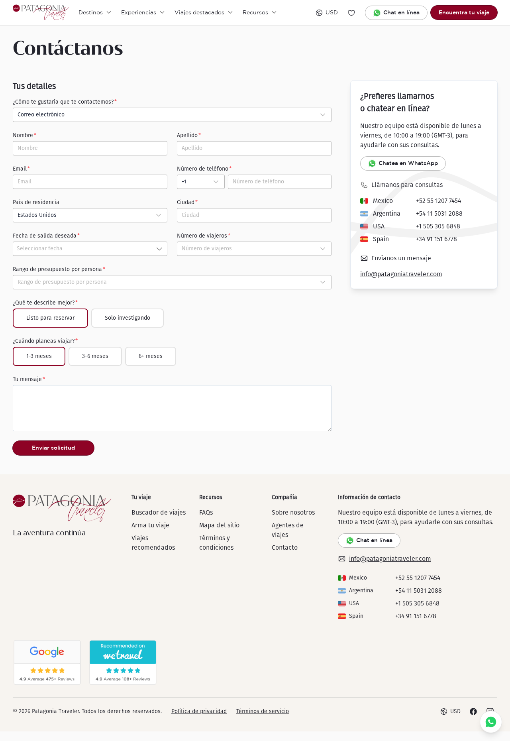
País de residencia (36, 202)
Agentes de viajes (288, 530)
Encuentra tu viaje (464, 12)
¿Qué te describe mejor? (44, 302)
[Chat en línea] (491, 722)
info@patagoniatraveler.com (401, 274)
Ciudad (185, 202)
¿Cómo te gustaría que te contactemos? (63, 101)
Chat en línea (401, 12)
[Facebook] (473, 711)
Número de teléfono (202, 168)
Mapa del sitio (219, 525)
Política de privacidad (199, 711)
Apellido (187, 135)
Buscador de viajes (158, 512)
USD (332, 12)
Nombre (23, 135)
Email (20, 168)
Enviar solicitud (53, 447)
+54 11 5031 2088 (439, 213)
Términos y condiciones (216, 542)
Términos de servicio (262, 711)
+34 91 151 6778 (436, 239)
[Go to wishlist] (351, 13)
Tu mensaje (27, 379)
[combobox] (172, 115)
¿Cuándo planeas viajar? (44, 341)
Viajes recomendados (153, 542)
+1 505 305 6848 (438, 226)
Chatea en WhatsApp (408, 163)
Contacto (285, 547)
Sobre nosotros (293, 512)
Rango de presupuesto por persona (57, 269)
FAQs (206, 512)
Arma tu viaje (150, 525)
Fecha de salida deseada (44, 235)
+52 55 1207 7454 (438, 200)
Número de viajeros (202, 235)
